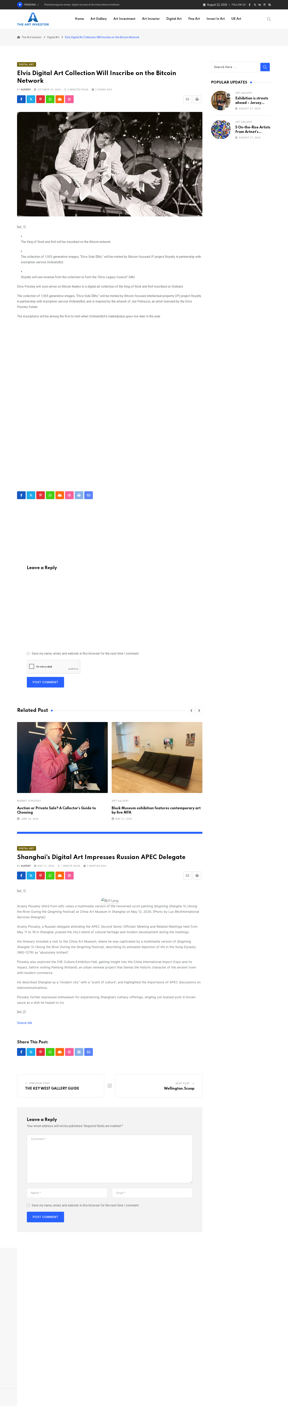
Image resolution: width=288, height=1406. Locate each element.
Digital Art (174, 19)
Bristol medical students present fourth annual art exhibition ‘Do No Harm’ (85, 4)
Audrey (26, 89)
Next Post (183, 1083)
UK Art (236, 19)
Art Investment (124, 19)
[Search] (269, 18)
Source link (24, 1023)
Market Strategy (29, 800)
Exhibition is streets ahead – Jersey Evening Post (251, 103)
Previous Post (40, 1083)
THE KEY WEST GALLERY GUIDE (52, 1088)
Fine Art (194, 19)
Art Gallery (99, 19)
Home (79, 19)
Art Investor (151, 19)
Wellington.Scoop (179, 1088)
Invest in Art (215, 19)
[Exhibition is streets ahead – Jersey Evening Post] (221, 100)
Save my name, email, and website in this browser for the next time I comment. (85, 653)
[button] (191, 710)
